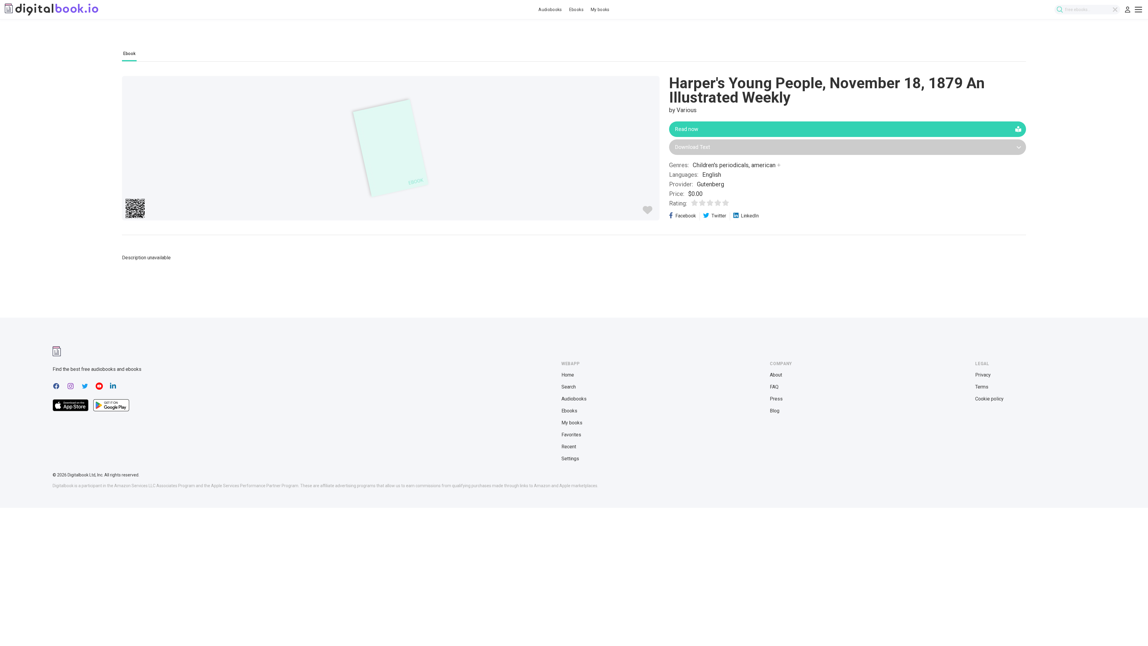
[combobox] (1087, 9)
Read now (686, 129)
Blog (774, 411)
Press (776, 399)
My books (600, 9)
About (776, 375)
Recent (568, 447)
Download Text (692, 147)
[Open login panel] (1127, 9)
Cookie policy (989, 399)
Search (568, 387)
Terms (981, 387)
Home (567, 375)
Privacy (983, 375)
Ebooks (576, 9)
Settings (570, 458)
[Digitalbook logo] (51, 10)
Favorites (571, 435)
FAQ (774, 387)
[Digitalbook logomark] (57, 351)
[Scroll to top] (1132, 630)
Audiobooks (550, 9)
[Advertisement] (574, 38)
